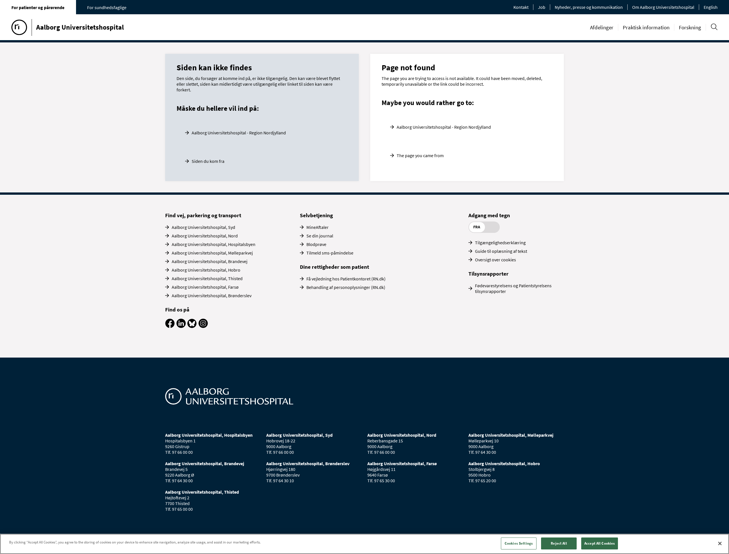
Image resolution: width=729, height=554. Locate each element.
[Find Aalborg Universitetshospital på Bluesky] (192, 326)
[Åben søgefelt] (714, 26)
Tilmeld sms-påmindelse (329, 253)
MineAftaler (317, 227)
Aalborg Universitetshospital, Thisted (207, 278)
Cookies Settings (519, 543)
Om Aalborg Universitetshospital (663, 7)
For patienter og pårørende (37, 7)
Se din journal (319, 236)
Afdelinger (601, 27)
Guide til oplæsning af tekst (501, 251)
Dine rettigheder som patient (334, 266)
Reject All (559, 543)
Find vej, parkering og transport (203, 215)
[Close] (720, 543)
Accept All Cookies (599, 543)
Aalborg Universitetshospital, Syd (203, 227)
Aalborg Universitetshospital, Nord (205, 236)
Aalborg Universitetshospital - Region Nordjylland (239, 133)
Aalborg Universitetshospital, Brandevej (209, 261)
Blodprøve (316, 244)
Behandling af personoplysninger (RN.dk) (345, 287)
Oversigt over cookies (495, 259)
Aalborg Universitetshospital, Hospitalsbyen (213, 244)
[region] (364, 544)
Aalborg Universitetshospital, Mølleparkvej (212, 253)
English (711, 7)
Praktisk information (646, 27)
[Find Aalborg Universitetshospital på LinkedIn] (181, 326)
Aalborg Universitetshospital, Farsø (205, 287)
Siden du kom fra (208, 161)
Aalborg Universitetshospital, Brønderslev (211, 295)
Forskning (690, 27)
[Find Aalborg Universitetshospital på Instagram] (203, 326)
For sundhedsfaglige (106, 7)
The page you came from (420, 155)
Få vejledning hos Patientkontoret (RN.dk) (346, 279)
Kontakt (521, 7)
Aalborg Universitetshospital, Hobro (206, 270)
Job (541, 7)
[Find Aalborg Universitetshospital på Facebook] (170, 326)
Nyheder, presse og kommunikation (589, 7)
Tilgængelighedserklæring (500, 242)
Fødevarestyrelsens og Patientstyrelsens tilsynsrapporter (513, 288)
